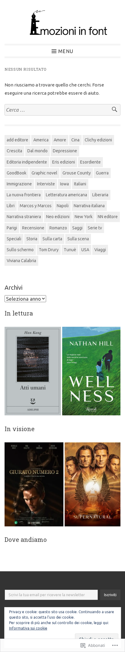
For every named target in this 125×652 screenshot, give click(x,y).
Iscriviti (110, 595)
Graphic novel (44, 173)
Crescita (14, 150)
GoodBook (16, 173)
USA (85, 249)
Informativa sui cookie (28, 628)
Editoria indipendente (27, 162)
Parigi (12, 227)
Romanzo (58, 227)
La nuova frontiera (24, 194)
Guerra (102, 173)
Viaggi (100, 249)
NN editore (108, 216)
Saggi (77, 227)
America (41, 139)
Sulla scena (78, 238)
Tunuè (70, 249)
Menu (65, 51)
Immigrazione (19, 183)
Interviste (46, 183)
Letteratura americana (66, 194)
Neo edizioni (57, 216)
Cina (75, 139)
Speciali (14, 238)
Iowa (64, 183)
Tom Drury (49, 249)
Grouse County (76, 173)
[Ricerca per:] (62, 110)
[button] (33, 371)
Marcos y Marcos (36, 205)
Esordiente (90, 162)
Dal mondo (37, 150)
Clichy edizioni (98, 139)
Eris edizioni (63, 162)
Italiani (80, 183)
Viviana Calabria (21, 260)
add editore (17, 139)
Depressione (65, 150)
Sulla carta (52, 238)
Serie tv (95, 227)
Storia (31, 238)
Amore (60, 139)
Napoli (63, 205)
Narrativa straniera (24, 216)
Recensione (33, 227)
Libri (11, 205)
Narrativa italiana (89, 205)
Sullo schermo (20, 249)
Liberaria (100, 194)
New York (84, 216)
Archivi (13, 287)
